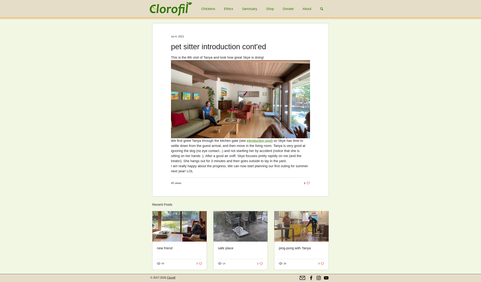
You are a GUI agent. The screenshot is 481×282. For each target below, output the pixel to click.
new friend (164, 248)
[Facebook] (311, 278)
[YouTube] (326, 278)
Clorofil (171, 277)
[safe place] (240, 226)
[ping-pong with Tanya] (301, 226)
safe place (225, 248)
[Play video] (240, 99)
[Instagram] (318, 278)
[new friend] (179, 226)
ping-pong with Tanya (295, 248)
